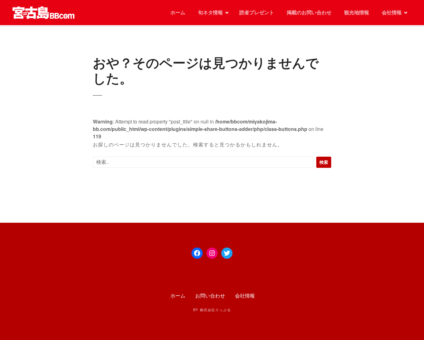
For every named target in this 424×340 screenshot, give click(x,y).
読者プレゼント (256, 12)
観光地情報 (356, 12)
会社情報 (392, 12)
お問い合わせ (210, 295)
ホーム (177, 12)
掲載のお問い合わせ (309, 12)
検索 (323, 162)
